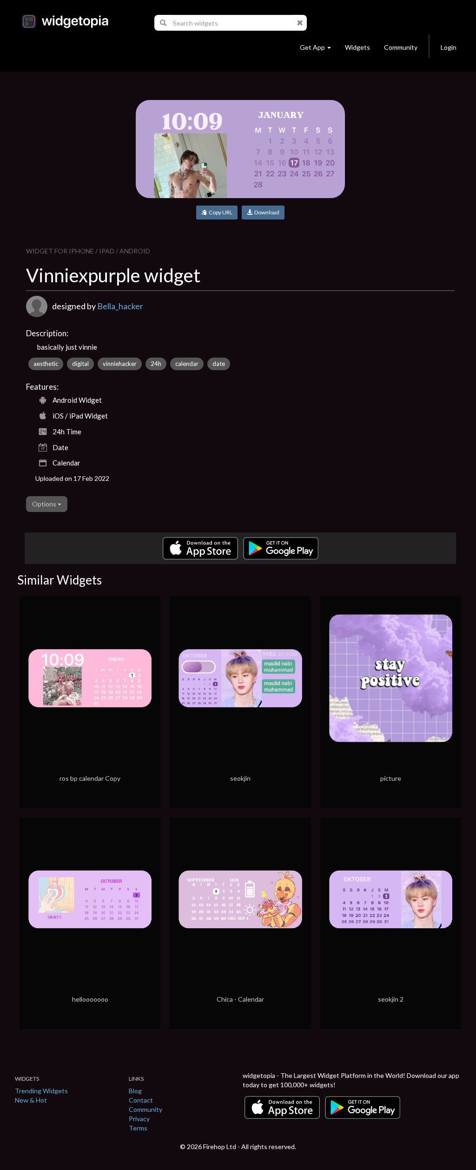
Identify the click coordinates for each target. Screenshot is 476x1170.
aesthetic (45, 363)
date (218, 363)
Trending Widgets (41, 1091)
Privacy (139, 1119)
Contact (141, 1100)
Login (448, 47)
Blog (135, 1091)
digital (80, 363)
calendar (186, 363)
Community (400, 47)
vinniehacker (120, 363)
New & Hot (31, 1100)
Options (45, 504)
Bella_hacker (120, 306)
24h (156, 363)
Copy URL (219, 212)
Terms (138, 1128)
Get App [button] (312, 47)
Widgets (357, 47)
